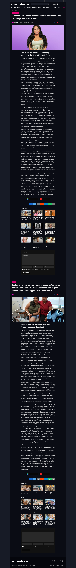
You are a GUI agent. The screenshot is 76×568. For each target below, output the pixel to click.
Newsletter (62, 4)
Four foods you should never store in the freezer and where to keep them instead (38, 494)
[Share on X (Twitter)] (56, 22)
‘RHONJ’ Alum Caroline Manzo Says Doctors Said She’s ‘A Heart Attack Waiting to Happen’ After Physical (50, 232)
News (15, 7)
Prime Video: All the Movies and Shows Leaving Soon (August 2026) (50, 245)
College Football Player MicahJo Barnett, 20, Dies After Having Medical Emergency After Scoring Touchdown (37, 232)
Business (18, 7)
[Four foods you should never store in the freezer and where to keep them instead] (38, 488)
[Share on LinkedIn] (59, 22)
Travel (55, 7)
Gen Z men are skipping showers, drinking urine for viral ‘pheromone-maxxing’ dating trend (26, 523)
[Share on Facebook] (54, 22)
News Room (16, 22)
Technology (29, 7)
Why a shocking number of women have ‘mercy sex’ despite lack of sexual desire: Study (38, 523)
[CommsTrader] (20, 4)
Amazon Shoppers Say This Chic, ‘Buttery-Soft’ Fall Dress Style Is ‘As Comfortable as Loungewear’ (26, 232)
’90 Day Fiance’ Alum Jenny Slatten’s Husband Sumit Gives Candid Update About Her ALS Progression (38, 219)
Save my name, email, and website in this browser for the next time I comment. (36, 269)
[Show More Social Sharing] (63, 22)
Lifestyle (43, 7)
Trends (63, 7)
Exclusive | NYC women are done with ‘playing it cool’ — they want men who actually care (50, 508)
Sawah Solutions (32, 565)
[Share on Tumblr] (61, 22)
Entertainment (34, 7)
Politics (24, 7)
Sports (52, 7)
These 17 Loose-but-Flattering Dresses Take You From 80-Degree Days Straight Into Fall (38, 245)
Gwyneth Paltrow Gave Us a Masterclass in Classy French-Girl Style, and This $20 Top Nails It (26, 245)
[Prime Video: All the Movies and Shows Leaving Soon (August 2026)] (50, 240)
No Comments (27, 22)
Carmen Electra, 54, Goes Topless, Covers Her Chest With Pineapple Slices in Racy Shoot (26, 219)
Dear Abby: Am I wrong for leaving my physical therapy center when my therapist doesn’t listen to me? (50, 523)
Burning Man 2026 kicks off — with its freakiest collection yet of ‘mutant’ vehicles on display (50, 494)
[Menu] (11, 7)
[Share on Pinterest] (57, 22)
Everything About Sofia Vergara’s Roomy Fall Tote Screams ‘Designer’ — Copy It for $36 (50, 219)
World (59, 7)
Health (39, 7)
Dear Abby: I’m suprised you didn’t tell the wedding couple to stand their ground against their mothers (26, 495)
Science (47, 7)
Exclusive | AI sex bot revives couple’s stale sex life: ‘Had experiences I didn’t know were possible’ (25, 508)
